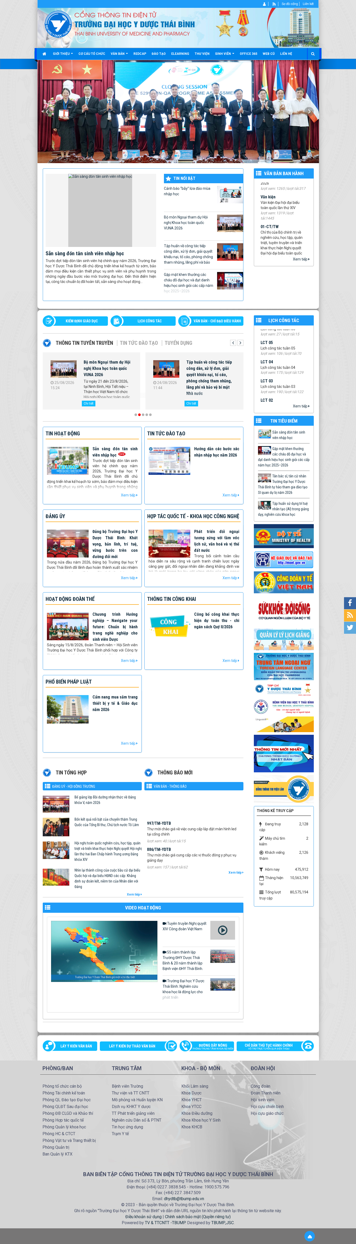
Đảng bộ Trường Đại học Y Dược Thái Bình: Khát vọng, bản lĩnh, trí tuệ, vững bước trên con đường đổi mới (115, 544)
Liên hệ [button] (286, 54)
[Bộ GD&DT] (284, 560)
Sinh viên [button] (223, 54)
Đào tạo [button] (159, 54)
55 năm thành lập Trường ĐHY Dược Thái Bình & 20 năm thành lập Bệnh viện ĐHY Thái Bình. (183, 960)
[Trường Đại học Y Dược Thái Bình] (58, 24)
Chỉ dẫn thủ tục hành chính (269, 1046)
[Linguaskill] (284, 724)
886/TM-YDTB (159, 813)
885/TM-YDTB (159, 839)
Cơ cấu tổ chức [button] (91, 54)
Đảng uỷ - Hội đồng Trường (73, 786)
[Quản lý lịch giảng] (284, 639)
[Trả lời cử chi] (284, 666)
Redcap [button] (139, 54)
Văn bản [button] (118, 54)
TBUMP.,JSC (222, 1222)
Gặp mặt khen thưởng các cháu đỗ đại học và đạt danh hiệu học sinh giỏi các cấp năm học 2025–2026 (188, 283)
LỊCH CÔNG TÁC (150, 321)
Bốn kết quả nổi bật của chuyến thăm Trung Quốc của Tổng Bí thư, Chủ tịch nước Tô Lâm (107, 822)
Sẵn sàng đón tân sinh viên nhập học (85, 253)
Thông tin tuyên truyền (84, 343)
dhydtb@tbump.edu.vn (184, 1198)
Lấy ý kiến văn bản (76, 1046)
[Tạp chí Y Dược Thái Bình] (284, 690)
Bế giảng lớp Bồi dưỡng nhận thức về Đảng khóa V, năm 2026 (105, 800)
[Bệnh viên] (284, 706)
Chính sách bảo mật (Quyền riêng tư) (198, 1216)
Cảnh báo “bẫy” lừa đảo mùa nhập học (187, 191)
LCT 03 (267, 345)
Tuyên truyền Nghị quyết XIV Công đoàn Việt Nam (184, 926)
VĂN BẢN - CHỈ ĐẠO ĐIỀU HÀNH (217, 321)
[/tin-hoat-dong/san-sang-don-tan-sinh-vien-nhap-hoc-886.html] (100, 210)
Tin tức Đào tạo (139, 343)
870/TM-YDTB (159, 865)
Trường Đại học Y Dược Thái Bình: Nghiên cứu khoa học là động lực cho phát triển (183, 989)
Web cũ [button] (269, 54)
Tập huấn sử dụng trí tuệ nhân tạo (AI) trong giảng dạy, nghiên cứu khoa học (283, 509)
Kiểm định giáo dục (82, 321)
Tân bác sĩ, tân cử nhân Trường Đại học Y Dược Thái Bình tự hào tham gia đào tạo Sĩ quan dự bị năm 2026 (210, 371)
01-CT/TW (270, 204)
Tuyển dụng (178, 343)
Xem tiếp (300, 259)
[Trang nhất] (45, 54)
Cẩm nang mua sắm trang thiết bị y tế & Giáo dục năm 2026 (115, 703)
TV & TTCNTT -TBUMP (165, 1222)
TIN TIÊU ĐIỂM (284, 421)
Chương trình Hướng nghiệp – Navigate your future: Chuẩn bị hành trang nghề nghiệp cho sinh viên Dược (115, 627)
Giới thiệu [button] (61, 54)
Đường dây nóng (213, 1046)
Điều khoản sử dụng (143, 1216)
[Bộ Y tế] (284, 536)
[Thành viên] (264, 4)
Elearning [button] (180, 54)
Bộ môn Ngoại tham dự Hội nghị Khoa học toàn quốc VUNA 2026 (186, 222)
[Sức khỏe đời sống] (284, 610)
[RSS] (274, 4)
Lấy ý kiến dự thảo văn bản (132, 1046)
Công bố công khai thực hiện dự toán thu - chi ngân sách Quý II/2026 (216, 620)
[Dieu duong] (284, 753)
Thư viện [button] (202, 54)
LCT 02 (267, 364)
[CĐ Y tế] (284, 582)
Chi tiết (89, 403)
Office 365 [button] (248, 54)
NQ (263, 249)
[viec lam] (284, 789)
